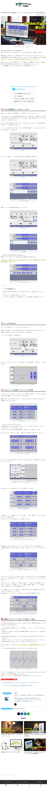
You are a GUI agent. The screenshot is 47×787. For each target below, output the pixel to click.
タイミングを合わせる (18, 96)
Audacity (23, 708)
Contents (18, 89)
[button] (43, 397)
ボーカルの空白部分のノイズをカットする (22, 93)
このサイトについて (29, 699)
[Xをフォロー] (15, 704)
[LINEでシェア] (28, 713)
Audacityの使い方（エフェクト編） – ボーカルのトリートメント (18, 682)
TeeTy (15, 693)
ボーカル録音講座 (17, 708)
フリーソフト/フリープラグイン (7, 708)
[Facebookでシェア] (21, 713)
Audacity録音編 (7, 50)
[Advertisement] (23, 76)
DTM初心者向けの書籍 (28, 698)
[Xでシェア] (18, 713)
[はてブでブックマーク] (25, 713)
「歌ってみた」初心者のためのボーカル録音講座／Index (16, 685)
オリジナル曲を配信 (24, 701)
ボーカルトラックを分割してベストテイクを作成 (23, 98)
